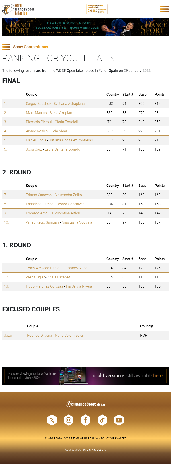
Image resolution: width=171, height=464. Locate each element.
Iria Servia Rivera (79, 286)
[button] (85, 47)
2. (5, 112)
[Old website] (85, 375)
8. (5, 203)
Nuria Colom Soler (69, 335)
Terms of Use (80, 438)
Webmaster (118, 438)
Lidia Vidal (59, 130)
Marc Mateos (36, 112)
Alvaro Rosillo (37, 130)
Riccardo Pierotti (39, 121)
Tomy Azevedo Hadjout (44, 267)
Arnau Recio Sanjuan (42, 222)
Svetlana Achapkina (69, 103)
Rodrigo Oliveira (39, 335)
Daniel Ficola (36, 140)
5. (5, 140)
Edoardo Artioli (37, 213)
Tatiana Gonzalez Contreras (71, 140)
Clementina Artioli (66, 213)
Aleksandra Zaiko (68, 194)
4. (5, 130)
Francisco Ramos (39, 203)
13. (6, 286)
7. (5, 194)
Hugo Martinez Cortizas (44, 286)
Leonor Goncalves (70, 203)
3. (5, 121)
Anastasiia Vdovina (77, 222)
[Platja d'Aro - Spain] (85, 27)
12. (6, 277)
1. (5, 103)
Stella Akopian (61, 112)
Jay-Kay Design (96, 449)
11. (6, 267)
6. (5, 149)
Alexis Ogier (35, 277)
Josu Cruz (34, 149)
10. (6, 222)
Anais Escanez (58, 277)
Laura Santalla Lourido (62, 149)
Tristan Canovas (39, 194)
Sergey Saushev (38, 103)
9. (5, 213)
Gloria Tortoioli (66, 121)
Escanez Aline (76, 267)
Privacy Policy (100, 438)
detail (8, 335)
